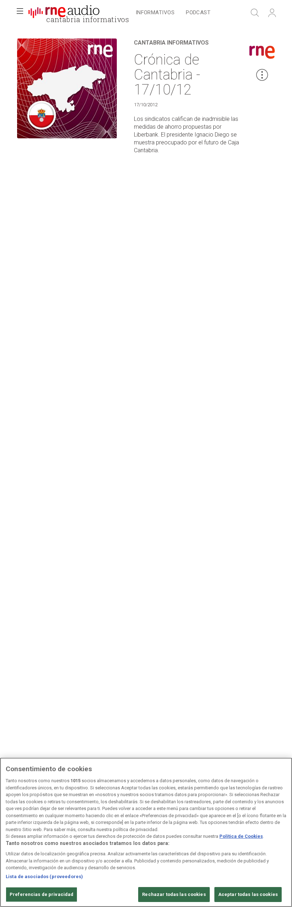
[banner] (64, 13)
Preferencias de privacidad (41, 894)
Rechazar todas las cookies (173, 894)
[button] (19, 13)
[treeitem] (155, 13)
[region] (146, 832)
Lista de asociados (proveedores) (44, 876)
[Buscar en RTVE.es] (255, 13)
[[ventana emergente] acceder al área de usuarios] (272, 13)
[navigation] (173, 13)
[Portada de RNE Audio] (63, 13)
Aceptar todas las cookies (248, 894)
